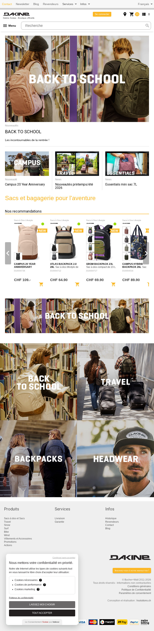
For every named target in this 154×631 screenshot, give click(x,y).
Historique (111, 518)
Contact (7, 4)
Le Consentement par (42, 622)
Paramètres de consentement (135, 593)
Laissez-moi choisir (42, 604)
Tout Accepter (42, 613)
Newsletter (22, 4)
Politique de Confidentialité (136, 589)
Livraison (60, 518)
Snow (7, 525)
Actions (8, 545)
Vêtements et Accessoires (18, 538)
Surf (6, 528)
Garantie (59, 521)
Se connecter (102, 14)
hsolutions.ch (144, 600)
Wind (7, 535)
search (147, 25)
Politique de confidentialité (21, 598)
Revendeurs (50, 4)
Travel (7, 521)
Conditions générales (139, 586)
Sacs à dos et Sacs (14, 518)
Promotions (10, 541)
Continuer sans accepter (64, 557)
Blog (36, 4)
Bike (6, 531)
